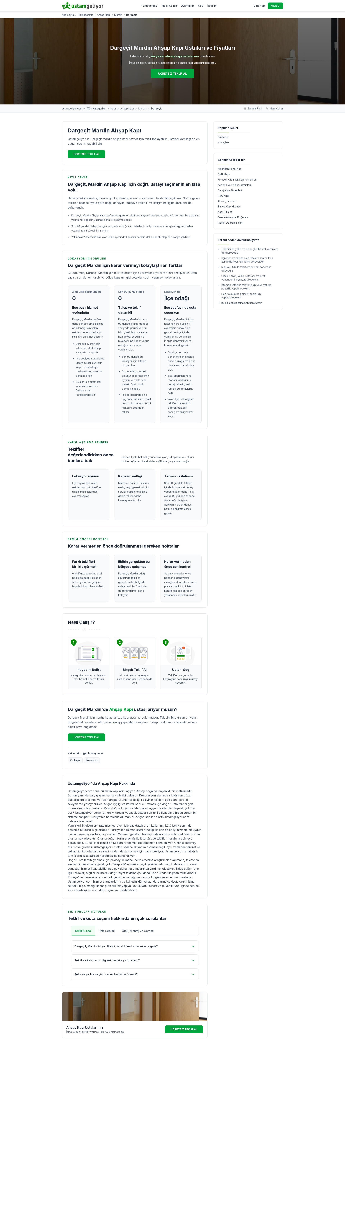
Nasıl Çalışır (169, 5)
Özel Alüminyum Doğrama (233, 217)
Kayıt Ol (275, 5)
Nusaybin (91, 760)
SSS (200, 5)
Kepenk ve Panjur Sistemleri (234, 184)
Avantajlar (187, 5)
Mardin (118, 14)
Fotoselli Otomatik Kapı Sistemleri (237, 179)
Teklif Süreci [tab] (82, 931)
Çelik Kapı (224, 174)
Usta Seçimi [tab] (107, 931)
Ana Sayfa (68, 14)
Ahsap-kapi (104, 14)
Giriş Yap (259, 5)
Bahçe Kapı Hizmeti (229, 206)
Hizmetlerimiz (149, 5)
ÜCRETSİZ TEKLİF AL (172, 73)
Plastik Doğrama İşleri (230, 222)
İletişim (211, 5)
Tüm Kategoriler (96, 108)
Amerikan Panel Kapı (230, 168)
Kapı (113, 108)
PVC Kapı (223, 195)
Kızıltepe (75, 760)
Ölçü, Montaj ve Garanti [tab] (138, 931)
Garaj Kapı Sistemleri (230, 190)
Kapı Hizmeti (225, 211)
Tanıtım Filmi (255, 108)
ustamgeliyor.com (72, 108)
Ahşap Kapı (127, 108)
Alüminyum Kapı (227, 201)
